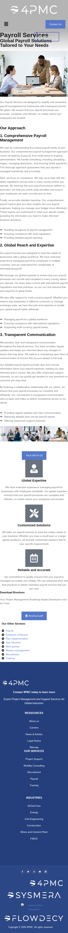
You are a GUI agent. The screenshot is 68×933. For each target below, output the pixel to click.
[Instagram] (34, 871)
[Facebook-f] (22, 871)
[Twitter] (28, 871)
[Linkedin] (45, 871)
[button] (6, 24)
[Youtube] (40, 871)
